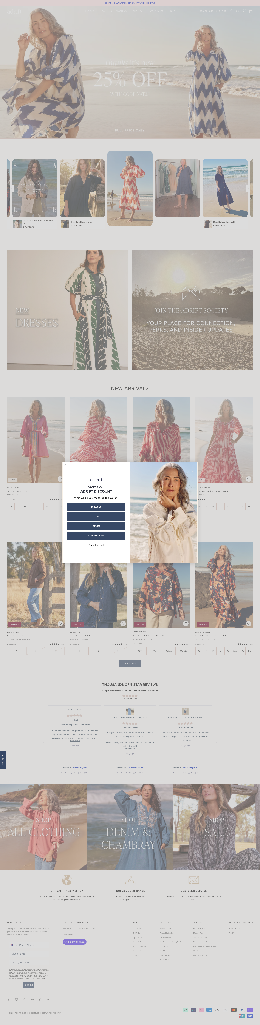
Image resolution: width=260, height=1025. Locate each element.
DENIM (96, 526)
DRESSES (96, 507)
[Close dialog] (65, 465)
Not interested (96, 545)
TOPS (96, 516)
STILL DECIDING (96, 535)
